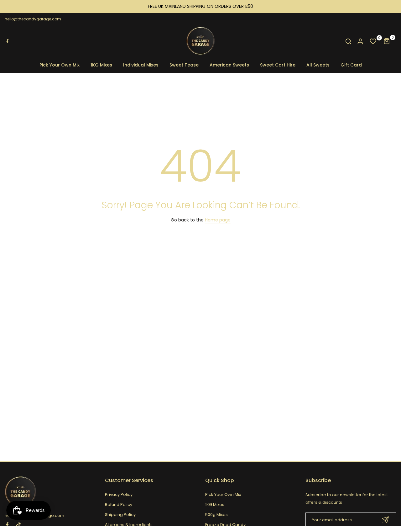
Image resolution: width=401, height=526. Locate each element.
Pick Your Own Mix (59, 65)
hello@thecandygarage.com (33, 19)
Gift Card (351, 65)
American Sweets (229, 65)
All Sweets (318, 65)
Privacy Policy (119, 494)
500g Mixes (216, 515)
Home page (218, 220)
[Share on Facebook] (7, 41)
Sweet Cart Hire (277, 65)
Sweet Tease (184, 65)
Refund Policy (118, 504)
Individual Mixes (141, 65)
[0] (373, 41)
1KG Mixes (101, 65)
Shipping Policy (120, 515)
